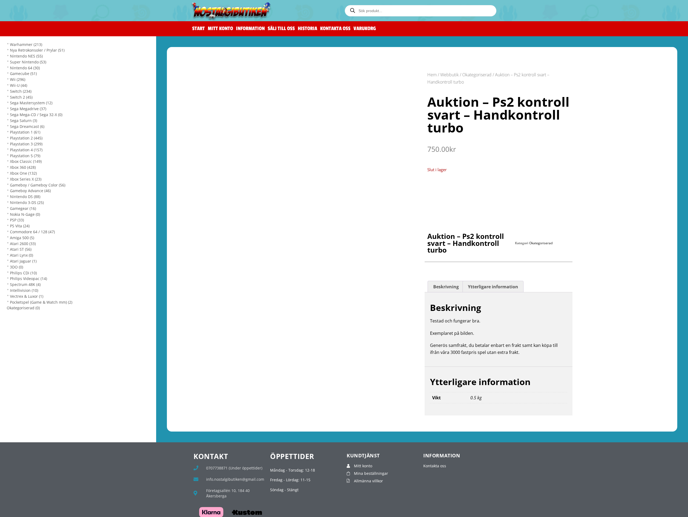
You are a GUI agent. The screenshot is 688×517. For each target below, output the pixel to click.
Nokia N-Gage (25, 214)
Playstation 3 (26, 143)
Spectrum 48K (25, 284)
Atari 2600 (23, 243)
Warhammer (26, 44)
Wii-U (18, 85)
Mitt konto (220, 29)
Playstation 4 (26, 149)
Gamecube (23, 73)
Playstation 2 (26, 138)
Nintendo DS (25, 196)
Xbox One (23, 173)
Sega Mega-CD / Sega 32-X (36, 114)
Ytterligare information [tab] (493, 287)
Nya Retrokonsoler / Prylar (37, 50)
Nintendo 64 (25, 67)
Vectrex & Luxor (26, 296)
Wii (17, 79)
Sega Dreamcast (27, 126)
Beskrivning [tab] (446, 287)
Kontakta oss (335, 29)
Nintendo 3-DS (27, 202)
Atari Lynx (21, 255)
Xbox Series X (25, 179)
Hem (432, 75)
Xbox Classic (26, 161)
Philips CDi (23, 272)
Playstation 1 (25, 132)
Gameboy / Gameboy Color (37, 185)
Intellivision (24, 290)
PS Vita (20, 225)
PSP (17, 219)
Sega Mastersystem (31, 102)
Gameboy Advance (30, 190)
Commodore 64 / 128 (32, 231)
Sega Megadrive (28, 108)
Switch (20, 91)
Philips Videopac (28, 278)
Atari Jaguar (23, 261)
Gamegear (23, 208)
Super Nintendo (28, 61)
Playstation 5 (25, 155)
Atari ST (20, 249)
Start (198, 29)
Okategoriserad (23, 307)
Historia (307, 29)
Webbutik (449, 75)
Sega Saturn (23, 120)
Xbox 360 (23, 167)
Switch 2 (21, 97)
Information (250, 29)
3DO (16, 267)
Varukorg (364, 29)
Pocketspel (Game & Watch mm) (41, 302)
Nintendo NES (26, 56)
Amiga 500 (22, 237)
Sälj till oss (281, 29)
